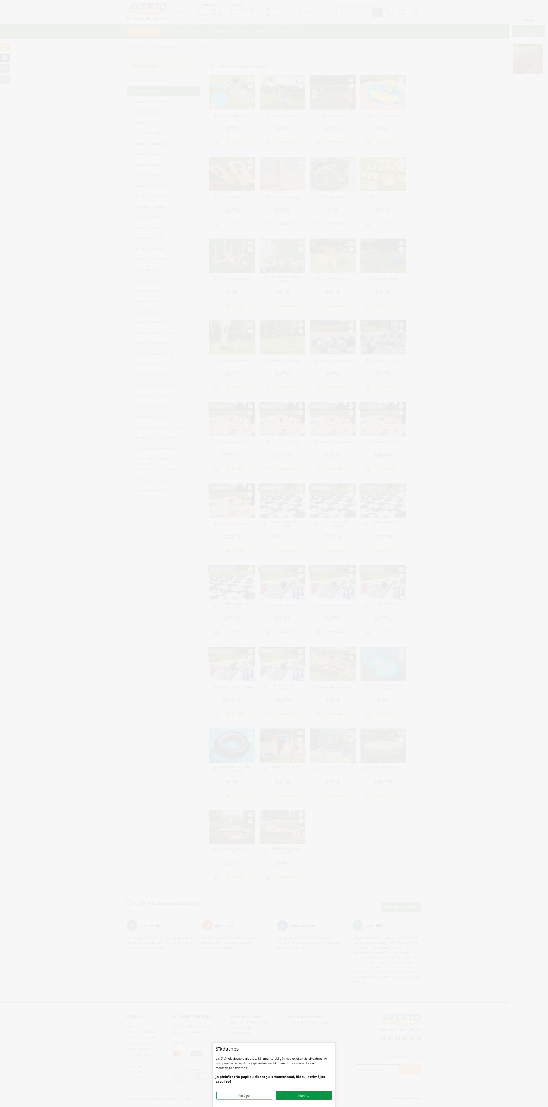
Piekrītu (303, 1095)
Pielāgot (244, 1095)
